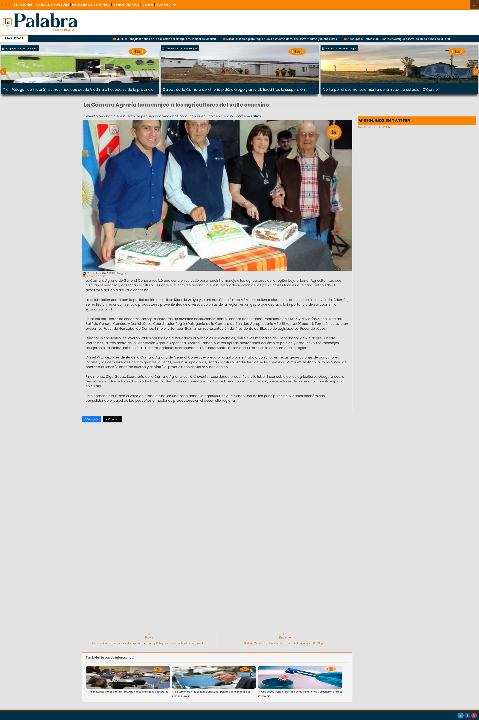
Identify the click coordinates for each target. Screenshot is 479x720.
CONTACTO (166, 4)
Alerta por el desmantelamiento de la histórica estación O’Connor (380, 89)
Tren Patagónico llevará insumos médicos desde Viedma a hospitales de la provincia (78, 89)
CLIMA (148, 4)
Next (476, 71)
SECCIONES (24, 4)
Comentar (95, 276)
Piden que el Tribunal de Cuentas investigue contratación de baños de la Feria (352, 39)
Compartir (92, 419)
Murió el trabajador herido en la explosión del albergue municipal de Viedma (120, 39)
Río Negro (119, 273)
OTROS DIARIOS (127, 4)
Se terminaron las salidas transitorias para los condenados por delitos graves (211, 694)
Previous (3, 71)
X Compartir (113, 419)
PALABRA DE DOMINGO (92, 4)
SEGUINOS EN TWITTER (386, 121)
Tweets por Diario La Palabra (375, 127)
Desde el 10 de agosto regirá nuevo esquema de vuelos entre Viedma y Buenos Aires (235, 39)
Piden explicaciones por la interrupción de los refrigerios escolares (128, 692)
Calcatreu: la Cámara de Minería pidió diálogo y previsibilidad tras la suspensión (234, 89)
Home (7, 4)
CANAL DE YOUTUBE (53, 4)
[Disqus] (217, 474)
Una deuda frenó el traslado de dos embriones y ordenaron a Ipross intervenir (300, 694)
